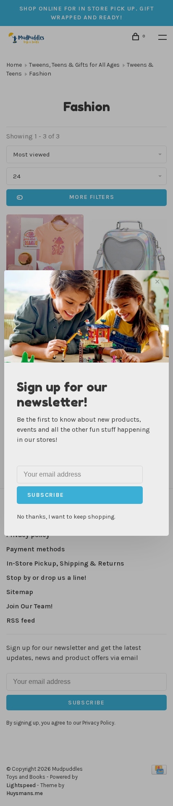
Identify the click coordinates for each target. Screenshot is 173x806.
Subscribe (45, 494)
